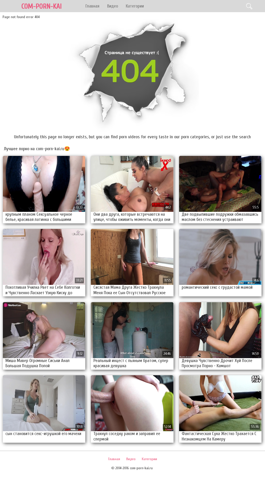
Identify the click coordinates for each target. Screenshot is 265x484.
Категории (135, 6)
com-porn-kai (41, 6)
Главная (92, 6)
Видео (112, 6)
